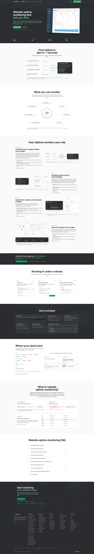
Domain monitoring (31, 528)
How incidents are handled (20, 216)
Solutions (27, 1)
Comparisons (73, 522)
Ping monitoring (30, 538)
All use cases (52, 528)
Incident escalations (42, 519)
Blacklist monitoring (31, 531)
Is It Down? (62, 517)
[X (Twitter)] (15, 523)
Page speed (30, 517)
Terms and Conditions (28, 548)
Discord (31, 354)
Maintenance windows (42, 520)
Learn (72, 519)
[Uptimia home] (16, 1)
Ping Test (61, 519)
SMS (22, 364)
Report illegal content (54, 548)
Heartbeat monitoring (31, 525)
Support (41, 1)
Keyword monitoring (31, 539)
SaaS (50, 519)
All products (41, 531)
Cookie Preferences (38, 548)
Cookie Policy (21, 548)
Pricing (32, 1)
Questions (72, 520)
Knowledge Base (73, 523)
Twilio (30, 360)
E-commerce (52, 520)
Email (18, 364)
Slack (18, 354)
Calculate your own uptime (21, 424)
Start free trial (17, 27)
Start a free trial (76, 1)
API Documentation (74, 525)
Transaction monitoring (31, 519)
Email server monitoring (32, 541)
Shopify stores (52, 522)
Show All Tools (62, 528)
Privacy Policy (16, 548)
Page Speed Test (62, 520)
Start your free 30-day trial (21, 261)
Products (22, 1)
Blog (71, 517)
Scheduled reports (42, 522)
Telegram (18, 356)
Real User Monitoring (31, 520)
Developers (51, 517)
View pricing (24, 27)
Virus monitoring (30, 533)
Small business (52, 525)
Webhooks (24, 360)
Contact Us (72, 528)
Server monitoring (31, 522)
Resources (36, 1)
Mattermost (36, 354)
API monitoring (30, 523)
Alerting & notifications (42, 517)
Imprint (43, 548)
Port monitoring (30, 536)
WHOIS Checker (62, 525)
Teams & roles (41, 523)
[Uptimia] (17, 514)
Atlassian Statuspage (20, 368)
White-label (40, 525)
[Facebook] (17, 523)
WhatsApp (24, 356)
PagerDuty (18, 360)
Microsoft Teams (24, 354)
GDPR (33, 548)
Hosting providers (52, 523)
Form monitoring (30, 544)
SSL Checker (62, 523)
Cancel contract (48, 548)
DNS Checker (62, 522)
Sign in (71, 1)
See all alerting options (56, 192)
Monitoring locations (42, 528)
